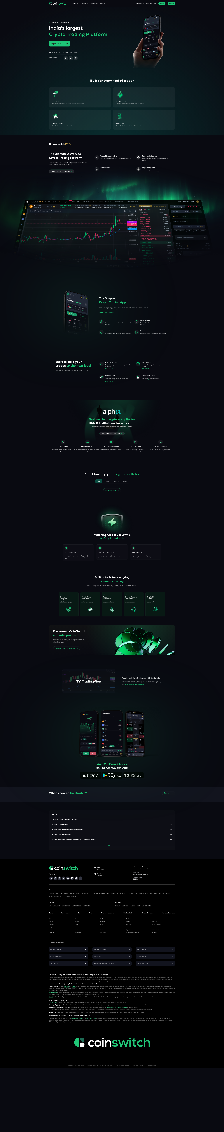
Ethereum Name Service (133, 932)
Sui (75, 927)
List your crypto (146, 905)
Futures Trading (53, 893)
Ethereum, (114, 1007)
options (74, 986)
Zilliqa (76, 930)
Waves (102, 927)
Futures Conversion (107, 913)
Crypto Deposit (143, 893)
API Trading (114, 893)
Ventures (149, 3)
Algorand (128, 930)
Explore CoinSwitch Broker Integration (134, 684)
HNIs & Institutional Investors (99, 893)
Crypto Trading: (53, 1002)
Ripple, (120, 1007)
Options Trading (75, 893)
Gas (101, 924)
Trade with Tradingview (71, 896)
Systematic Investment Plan (128, 893)
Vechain (102, 919)
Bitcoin (51, 919)
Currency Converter (168, 913)
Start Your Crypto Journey (106, 312)
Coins (51, 913)
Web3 (125, 481)
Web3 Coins (85, 893)
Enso (152, 919)
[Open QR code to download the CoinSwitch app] (76, 58)
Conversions (65, 913)
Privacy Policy (66, 905)
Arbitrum (154, 921)
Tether (51, 921)
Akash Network (156, 924)
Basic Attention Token (157, 927)
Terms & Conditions (122, 1065)
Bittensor (154, 932)
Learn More (108, 368)
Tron (101, 930)
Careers (132, 905)
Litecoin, (124, 1007)
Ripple (76, 924)
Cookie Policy (86, 905)
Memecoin (78, 932)
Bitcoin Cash (155, 930)
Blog (155, 3)
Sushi (50, 930)
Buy (79, 913)
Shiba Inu (77, 921)
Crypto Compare (147, 913)
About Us (117, 905)
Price (90, 913)
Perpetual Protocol (131, 927)
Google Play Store (76, 1018)
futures (66, 986)
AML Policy (56, 905)
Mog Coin (52, 927)
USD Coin (128, 924)
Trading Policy (76, 905)
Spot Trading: (53, 992)
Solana (128, 921)
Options (116, 481)
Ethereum (52, 924)
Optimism (103, 932)
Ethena (102, 921)
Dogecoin (51, 932)
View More (112, 846)
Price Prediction (128, 913)
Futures (107, 481)
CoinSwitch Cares (164, 893)
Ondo (76, 919)
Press (138, 905)
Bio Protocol (129, 919)
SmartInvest (153, 893)
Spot (98, 481)
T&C (50, 905)
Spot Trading (64, 893)
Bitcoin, (109, 1007)
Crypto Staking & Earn (55, 896)
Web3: (51, 997)
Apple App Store (91, 1018)
